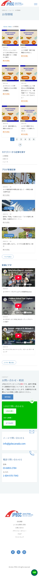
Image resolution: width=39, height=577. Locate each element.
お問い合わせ (19, 528)
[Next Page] (20, 144)
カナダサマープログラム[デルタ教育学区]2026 (17, 292)
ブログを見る (8, 257)
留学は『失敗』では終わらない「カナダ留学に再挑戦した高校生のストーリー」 (18, 218)
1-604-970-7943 (10, 475)
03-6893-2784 (9, 468)
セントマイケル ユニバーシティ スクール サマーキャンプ (18, 350)
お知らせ (5, 159)
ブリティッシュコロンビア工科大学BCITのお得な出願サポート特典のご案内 (10, 53)
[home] (15, 3)
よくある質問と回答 (19, 524)
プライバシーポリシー (19, 531)
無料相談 (8, 397)
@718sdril (9, 423)
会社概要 (19, 521)
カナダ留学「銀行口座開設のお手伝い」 (28, 51)
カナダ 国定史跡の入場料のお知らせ (10, 127)
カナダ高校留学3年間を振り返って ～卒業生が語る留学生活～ (18, 190)
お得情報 (15, 26)
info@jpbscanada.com (14, 443)
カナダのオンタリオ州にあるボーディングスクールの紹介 (18, 320)
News (10, 27)
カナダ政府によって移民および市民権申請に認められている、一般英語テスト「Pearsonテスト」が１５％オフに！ (28, 92)
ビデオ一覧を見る (9, 362)
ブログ (19, 534)
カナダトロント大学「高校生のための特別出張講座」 (10, 88)
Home (5, 27)
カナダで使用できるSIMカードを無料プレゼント (28, 128)
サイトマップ (19, 537)
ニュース (5, 162)
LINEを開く (10, 411)
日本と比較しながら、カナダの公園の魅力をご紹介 (18, 245)
